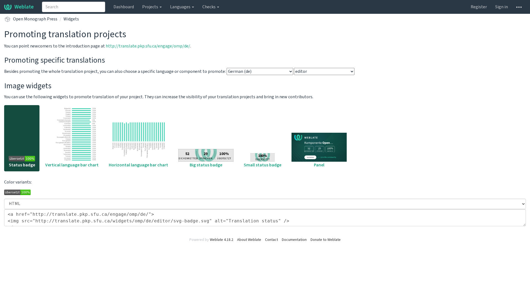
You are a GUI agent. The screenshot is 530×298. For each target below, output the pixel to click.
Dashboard (123, 7)
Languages (180, 7)
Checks (209, 7)
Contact (271, 240)
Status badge (22, 165)
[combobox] (73, 7)
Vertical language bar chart (72, 165)
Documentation (294, 240)
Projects (150, 7)
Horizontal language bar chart (138, 165)
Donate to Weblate (326, 240)
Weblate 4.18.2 (221, 240)
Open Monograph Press (35, 19)
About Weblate (249, 240)
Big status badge (206, 165)
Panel (319, 165)
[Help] (519, 7)
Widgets (71, 19)
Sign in (501, 7)
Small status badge (262, 165)
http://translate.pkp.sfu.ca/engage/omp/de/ (148, 46)
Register (479, 7)
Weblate (24, 7)
